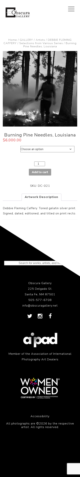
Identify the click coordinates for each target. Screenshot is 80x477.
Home (12, 40)
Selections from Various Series (41, 43)
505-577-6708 (40, 300)
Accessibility (40, 416)
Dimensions (11, 148)
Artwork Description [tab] (41, 197)
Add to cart (40, 172)
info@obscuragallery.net (40, 306)
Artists (40, 40)
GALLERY (26, 40)
